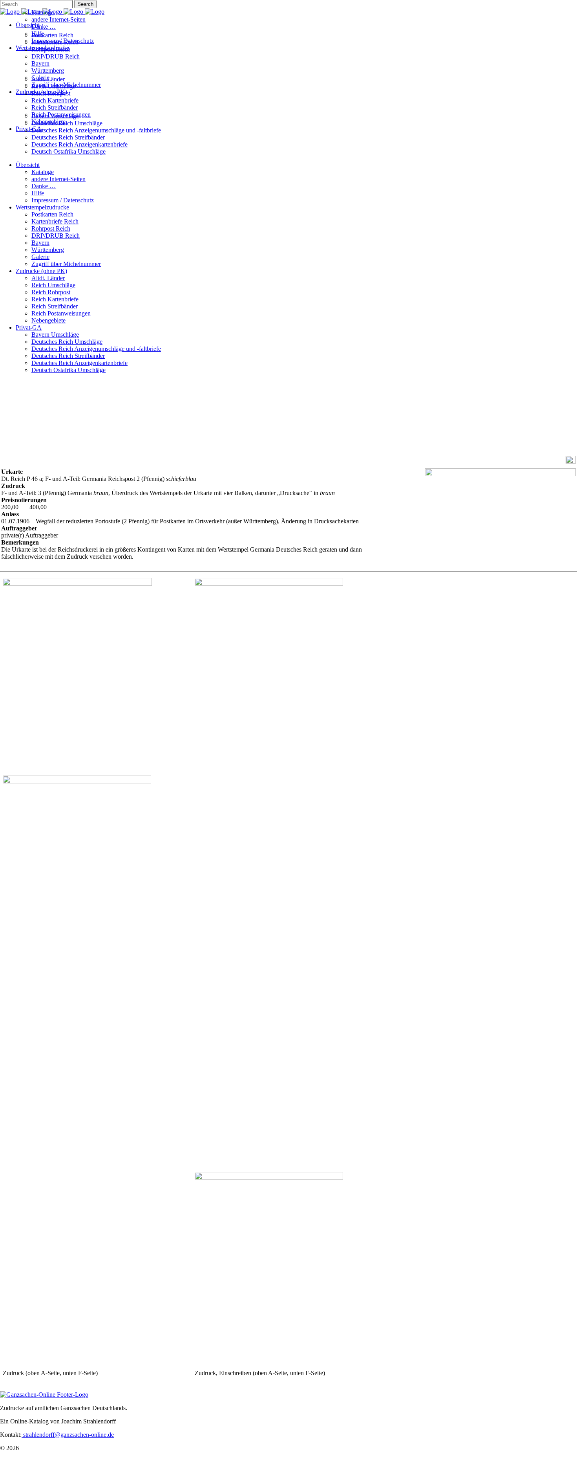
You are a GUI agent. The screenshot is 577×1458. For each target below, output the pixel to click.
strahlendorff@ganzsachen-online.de (68, 1434)
